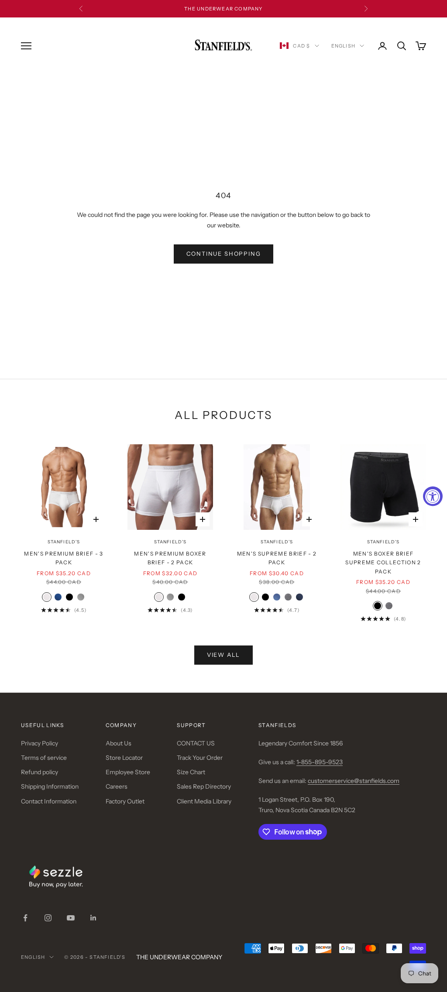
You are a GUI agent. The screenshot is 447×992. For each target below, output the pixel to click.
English (343, 46)
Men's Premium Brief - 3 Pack (63, 558)
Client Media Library (204, 801)
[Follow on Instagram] (48, 917)
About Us (118, 743)
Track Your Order (200, 758)
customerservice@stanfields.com (353, 781)
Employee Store (128, 772)
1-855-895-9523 (319, 762)
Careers (116, 786)
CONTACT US (196, 743)
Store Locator (124, 758)
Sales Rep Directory (204, 786)
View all (224, 654)
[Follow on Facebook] (25, 917)
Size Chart (191, 772)
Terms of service (44, 758)
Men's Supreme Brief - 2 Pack (276, 558)
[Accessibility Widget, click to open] (433, 496)
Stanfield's (64, 542)
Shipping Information (50, 786)
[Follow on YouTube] (70, 917)
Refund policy (39, 772)
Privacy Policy (39, 743)
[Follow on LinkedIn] (93, 917)
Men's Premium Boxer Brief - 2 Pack (170, 558)
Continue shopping (223, 253)
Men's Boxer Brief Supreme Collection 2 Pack (383, 562)
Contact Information (48, 801)
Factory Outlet (125, 801)
